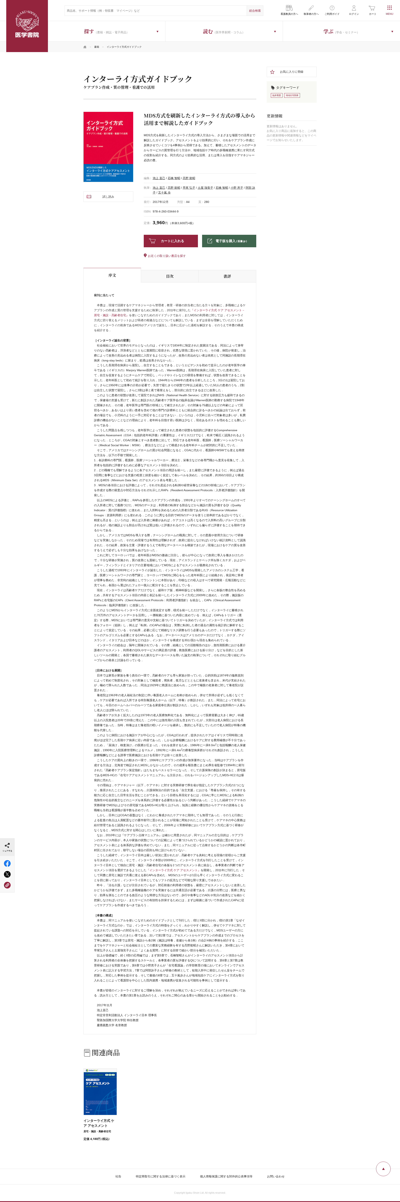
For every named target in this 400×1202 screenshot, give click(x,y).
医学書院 (27, 26)
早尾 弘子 (189, 187)
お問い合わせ (276, 1176)
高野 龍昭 (189, 178)
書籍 (96, 46)
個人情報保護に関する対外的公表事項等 (226, 1176)
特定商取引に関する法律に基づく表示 (160, 1176)
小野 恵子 (237, 187)
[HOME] (85, 47)
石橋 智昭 (174, 178)
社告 (118, 1176)
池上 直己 (159, 178)
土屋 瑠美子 (205, 187)
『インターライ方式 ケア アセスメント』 (173, 870)
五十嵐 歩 (164, 192)
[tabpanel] (108, 147)
